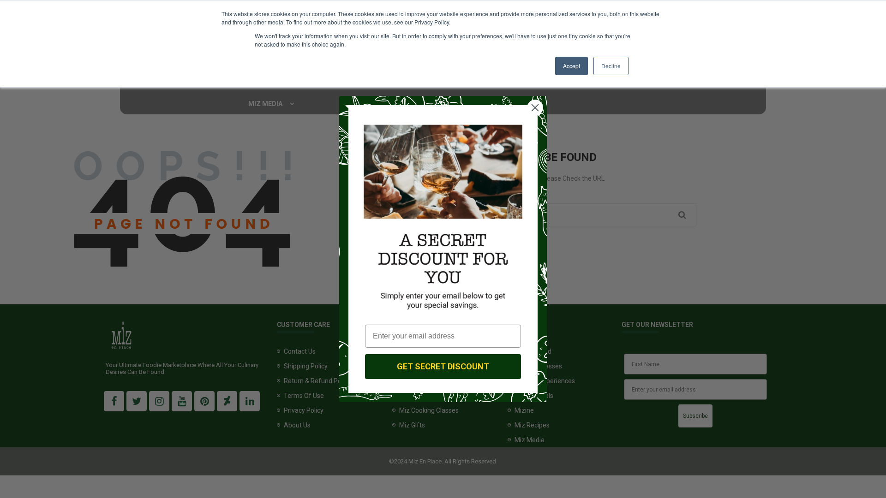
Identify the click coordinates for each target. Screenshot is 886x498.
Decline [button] (611, 66)
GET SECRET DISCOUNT (443, 366)
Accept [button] (571, 66)
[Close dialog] (535, 108)
